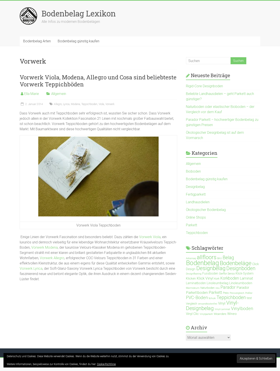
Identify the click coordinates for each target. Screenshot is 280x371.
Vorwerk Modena (44, 247)
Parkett (191, 225)
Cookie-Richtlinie (106, 364)
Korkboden (229, 278)
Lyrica (66, 104)
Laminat (246, 278)
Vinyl (221, 303)
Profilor (248, 293)
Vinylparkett (206, 314)
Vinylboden (242, 308)
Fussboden (210, 273)
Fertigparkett (196, 194)
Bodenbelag (202, 263)
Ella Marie (31, 94)
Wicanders (220, 314)
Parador (228, 287)
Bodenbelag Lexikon (79, 13)
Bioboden (193, 171)
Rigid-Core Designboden (204, 86)
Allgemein (58, 94)
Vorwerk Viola (150, 237)
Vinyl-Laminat (222, 309)
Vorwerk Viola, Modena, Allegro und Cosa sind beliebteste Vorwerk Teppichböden (98, 80)
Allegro (58, 104)
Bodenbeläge (235, 263)
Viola (101, 104)
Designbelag (195, 187)
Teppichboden (89, 104)
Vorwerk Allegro (52, 258)
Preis (226, 292)
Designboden (241, 268)
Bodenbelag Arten (37, 41)
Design (190, 269)
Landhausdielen (198, 202)
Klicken (191, 278)
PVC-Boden (197, 297)
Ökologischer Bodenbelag (206, 210)
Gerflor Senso (227, 273)
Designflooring (193, 273)
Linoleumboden (240, 283)
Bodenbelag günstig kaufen (78, 41)
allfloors (206, 257)
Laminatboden (196, 283)
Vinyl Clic (192, 314)
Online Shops (196, 217)
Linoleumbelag (217, 283)
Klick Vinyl (205, 278)
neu (217, 288)
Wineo (232, 314)
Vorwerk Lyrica (31, 268)
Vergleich (191, 303)
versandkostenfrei (207, 303)
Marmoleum (193, 288)
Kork (216, 278)
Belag (228, 257)
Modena (75, 104)
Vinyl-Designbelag (212, 305)
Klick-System (245, 273)
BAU (219, 258)
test (249, 298)
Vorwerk (109, 104)
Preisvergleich (237, 293)
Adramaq (191, 258)
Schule (212, 298)
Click (255, 264)
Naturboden (207, 287)
